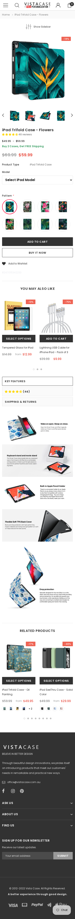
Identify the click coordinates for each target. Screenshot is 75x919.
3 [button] (41, 369)
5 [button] (39, 718)
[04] (23, 708)
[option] (37, 70)
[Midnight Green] (48, 708)
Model (6, 172)
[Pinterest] (23, 791)
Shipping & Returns (20, 402)
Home (6, 14)
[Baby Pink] (61, 708)
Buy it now (37, 253)
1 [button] (34, 369)
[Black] (42, 708)
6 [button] (43, 718)
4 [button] (35, 718)
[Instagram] (14, 791)
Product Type (10, 164)
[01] (4, 708)
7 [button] (47, 718)
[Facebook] (5, 791)
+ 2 (30, 708)
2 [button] (37, 369)
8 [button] (50, 718)
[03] (17, 708)
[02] (11, 708)
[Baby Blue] (54, 708)
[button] (10, 134)
